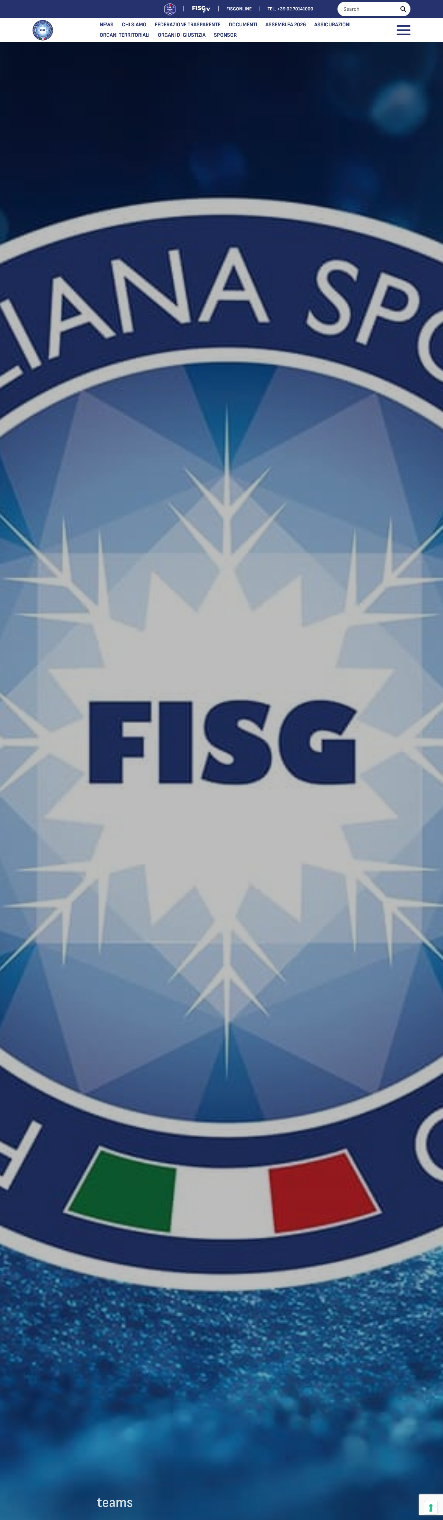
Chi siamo (134, 24)
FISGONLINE (239, 9)
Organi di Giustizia (182, 35)
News (107, 24)
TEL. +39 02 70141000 (290, 9)
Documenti (243, 24)
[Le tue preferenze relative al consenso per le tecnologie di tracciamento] (430, 1507)
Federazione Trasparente (187, 24)
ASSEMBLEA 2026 (285, 24)
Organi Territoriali (125, 35)
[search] (403, 9)
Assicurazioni (332, 24)
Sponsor (225, 35)
